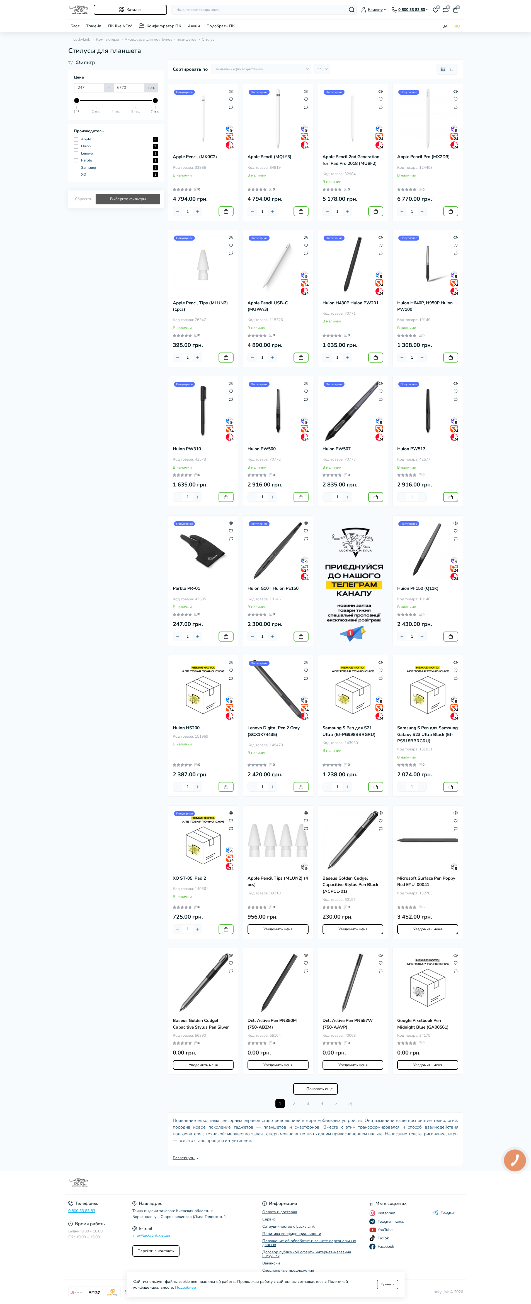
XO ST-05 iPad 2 (189, 878)
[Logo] (78, 9)
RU (457, 26)
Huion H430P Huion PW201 (351, 303)
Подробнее (185, 1287)
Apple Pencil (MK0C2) (195, 157)
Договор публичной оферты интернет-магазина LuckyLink (306, 1254)
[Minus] (177, 211)
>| (350, 1103)
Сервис (269, 1219)
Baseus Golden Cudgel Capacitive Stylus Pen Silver (201, 1023)
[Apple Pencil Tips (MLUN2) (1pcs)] (203, 264)
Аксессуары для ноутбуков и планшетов (160, 39)
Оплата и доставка (279, 1212)
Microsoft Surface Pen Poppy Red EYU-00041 (426, 881)
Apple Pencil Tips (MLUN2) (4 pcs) (278, 881)
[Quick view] (231, 91)
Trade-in (93, 26)
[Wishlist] (231, 99)
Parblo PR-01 (186, 588)
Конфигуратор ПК (164, 26)
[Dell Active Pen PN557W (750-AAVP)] (353, 982)
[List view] (452, 69)
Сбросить (83, 199)
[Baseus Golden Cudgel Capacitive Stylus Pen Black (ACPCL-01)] (353, 840)
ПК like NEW (120, 26)
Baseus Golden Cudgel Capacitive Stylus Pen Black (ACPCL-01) (350, 884)
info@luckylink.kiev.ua (151, 1235)
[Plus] (197, 211)
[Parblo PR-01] (203, 550)
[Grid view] (443, 69)
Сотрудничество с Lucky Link (288, 1226)
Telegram (449, 1212)
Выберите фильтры (128, 199)
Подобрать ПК (221, 26)
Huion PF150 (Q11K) (418, 588)
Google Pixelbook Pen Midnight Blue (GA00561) (423, 1023)
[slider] (77, 100)
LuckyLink (81, 39)
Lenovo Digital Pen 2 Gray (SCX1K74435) (274, 731)
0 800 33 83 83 (81, 1211)
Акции (194, 26)
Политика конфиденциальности (291, 1233)
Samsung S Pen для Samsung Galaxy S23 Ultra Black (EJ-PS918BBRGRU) (427, 734)
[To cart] (226, 211)
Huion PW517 (411, 449)
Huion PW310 (187, 449)
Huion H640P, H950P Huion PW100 (425, 306)
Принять (387, 1284)
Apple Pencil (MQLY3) (270, 157)
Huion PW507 (337, 449)
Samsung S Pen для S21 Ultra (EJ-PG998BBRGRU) (349, 731)
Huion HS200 (186, 728)
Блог (75, 26)
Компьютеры (107, 39)
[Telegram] (353, 581)
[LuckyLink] (165, 1182)
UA (444, 26)
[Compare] (231, 107)
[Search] (352, 10)
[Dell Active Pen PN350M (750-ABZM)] (278, 982)
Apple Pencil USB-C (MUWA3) (268, 306)
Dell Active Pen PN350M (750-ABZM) (272, 1023)
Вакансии (271, 1263)
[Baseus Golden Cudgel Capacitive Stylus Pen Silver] (203, 982)
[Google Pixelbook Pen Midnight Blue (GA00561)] (427, 982)
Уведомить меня (277, 929)
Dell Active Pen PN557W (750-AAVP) (348, 1023)
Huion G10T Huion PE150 (273, 588)
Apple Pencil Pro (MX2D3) (423, 157)
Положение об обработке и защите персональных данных (309, 1242)
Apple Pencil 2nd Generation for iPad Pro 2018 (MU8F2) (351, 160)
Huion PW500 (262, 449)
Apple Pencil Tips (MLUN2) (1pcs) (200, 306)
